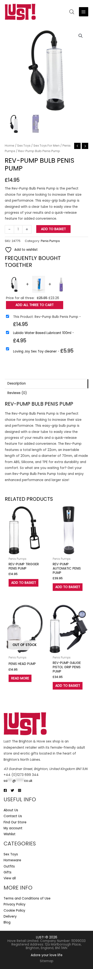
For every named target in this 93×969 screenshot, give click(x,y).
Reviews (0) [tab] (17, 393)
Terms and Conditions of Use (27, 898)
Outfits (9, 866)
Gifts (7, 872)
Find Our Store (15, 822)
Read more (20, 678)
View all (10, 878)
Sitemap (46, 961)
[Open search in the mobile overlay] (71, 11)
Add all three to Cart (35, 305)
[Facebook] (5, 790)
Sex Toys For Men (46, 146)
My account (13, 828)
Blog (7, 922)
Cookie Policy (14, 910)
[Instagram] (19, 790)
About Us (11, 810)
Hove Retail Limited (22, 941)
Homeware (12, 860)
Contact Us (13, 816)
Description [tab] (16, 383)
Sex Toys (24, 146)
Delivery (10, 916)
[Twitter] (12, 790)
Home (9, 146)
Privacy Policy (15, 904)
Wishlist (10, 834)
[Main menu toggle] (83, 11)
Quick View (24, 551)
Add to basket (53, 229)
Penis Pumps (50, 241)
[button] (80, 36)
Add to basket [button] (23, 582)
